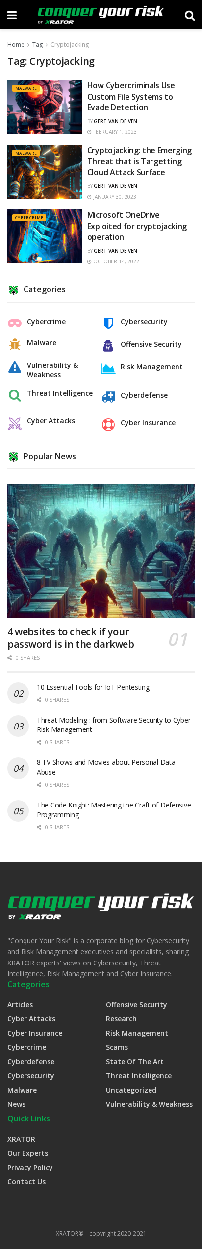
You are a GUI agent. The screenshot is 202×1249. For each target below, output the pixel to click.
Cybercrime (29, 217)
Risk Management (152, 367)
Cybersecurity (144, 321)
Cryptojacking (69, 44)
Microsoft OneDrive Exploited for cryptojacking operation (137, 225)
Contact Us (26, 1181)
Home (16, 44)
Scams (117, 1047)
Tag (37, 44)
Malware (26, 88)
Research (121, 1018)
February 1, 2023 (114, 132)
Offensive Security (151, 344)
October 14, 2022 (115, 261)
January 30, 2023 (114, 196)
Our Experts (27, 1153)
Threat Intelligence (60, 393)
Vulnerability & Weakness (52, 370)
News (16, 1104)
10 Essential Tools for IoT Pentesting (93, 687)
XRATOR (21, 1139)
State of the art (135, 1061)
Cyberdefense (144, 395)
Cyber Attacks (51, 420)
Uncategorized (131, 1089)
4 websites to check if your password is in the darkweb (70, 638)
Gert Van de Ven (115, 121)
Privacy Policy (30, 1167)
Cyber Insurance (148, 422)
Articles (20, 1004)
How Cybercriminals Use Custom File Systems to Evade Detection (131, 96)
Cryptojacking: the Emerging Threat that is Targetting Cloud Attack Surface (139, 161)
